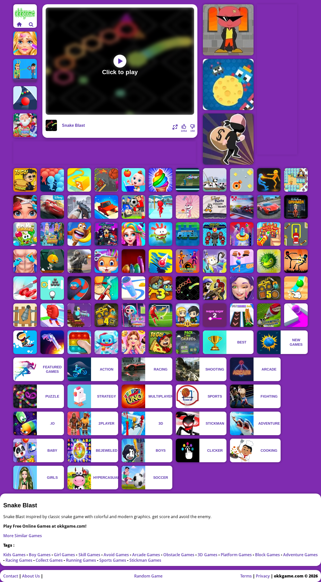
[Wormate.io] (79, 288)
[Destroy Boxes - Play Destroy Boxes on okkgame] (242, 180)
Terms (246, 576)
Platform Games (237, 554)
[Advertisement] (104, 152)
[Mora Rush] (52, 315)
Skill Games (89, 554)
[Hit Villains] (25, 71)
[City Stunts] (269, 207)
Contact (10, 576)
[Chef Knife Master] (25, 288)
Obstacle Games (179, 554)
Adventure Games (300, 554)
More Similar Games (22, 535)
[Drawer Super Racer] (214, 261)
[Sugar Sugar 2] (214, 315)
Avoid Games (117, 554)
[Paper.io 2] (79, 180)
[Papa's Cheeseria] (25, 180)
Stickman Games (145, 560)
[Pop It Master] (79, 342)
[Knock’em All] (269, 234)
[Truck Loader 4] (106, 315)
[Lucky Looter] (228, 139)
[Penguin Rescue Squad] (106, 342)
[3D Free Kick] (160, 315)
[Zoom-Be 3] (160, 288)
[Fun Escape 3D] (160, 207)
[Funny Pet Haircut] (106, 261)
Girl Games (65, 554)
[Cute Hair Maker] (25, 207)
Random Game (148, 576)
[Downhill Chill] (25, 342)
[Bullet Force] (79, 261)
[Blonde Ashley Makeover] (25, 43)
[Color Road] (25, 98)
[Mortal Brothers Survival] (187, 261)
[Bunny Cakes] (187, 207)
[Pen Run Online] (133, 288)
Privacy (263, 576)
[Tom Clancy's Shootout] (214, 288)
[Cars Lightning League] (52, 207)
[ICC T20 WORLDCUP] (187, 180)
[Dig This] (296, 288)
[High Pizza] (242, 261)
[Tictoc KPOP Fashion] (133, 315)
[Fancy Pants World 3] (214, 207)
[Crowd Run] (52, 180)
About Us (31, 576)
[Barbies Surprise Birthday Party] (133, 342)
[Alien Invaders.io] (242, 234)
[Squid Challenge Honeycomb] (214, 234)
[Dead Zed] (79, 207)
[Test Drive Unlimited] (106, 207)
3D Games (208, 554)
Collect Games (50, 560)
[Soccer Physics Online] (133, 207)
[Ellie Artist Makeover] (242, 288)
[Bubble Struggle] (228, 29)
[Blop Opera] (133, 261)
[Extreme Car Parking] (296, 234)
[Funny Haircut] (133, 234)
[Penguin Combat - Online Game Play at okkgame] (79, 315)
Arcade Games (146, 554)
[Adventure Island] (79, 234)
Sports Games (113, 560)
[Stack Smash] (160, 261)
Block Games (268, 554)
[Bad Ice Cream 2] (296, 180)
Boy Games (40, 554)
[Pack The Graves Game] (187, 342)
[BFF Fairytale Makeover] (52, 234)
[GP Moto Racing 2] (242, 207)
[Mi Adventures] (269, 261)
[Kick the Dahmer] (296, 207)
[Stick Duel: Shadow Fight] (296, 261)
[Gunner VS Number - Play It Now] (25, 315)
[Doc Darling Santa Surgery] (25, 125)
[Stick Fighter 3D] (269, 180)
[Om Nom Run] (160, 234)
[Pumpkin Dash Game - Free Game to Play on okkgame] (52, 261)
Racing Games (19, 560)
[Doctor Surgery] (25, 261)
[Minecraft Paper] (187, 234)
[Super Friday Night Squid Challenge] (106, 234)
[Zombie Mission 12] (187, 315)
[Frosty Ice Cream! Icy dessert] (160, 180)
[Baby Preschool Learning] (133, 180)
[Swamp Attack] (106, 288)
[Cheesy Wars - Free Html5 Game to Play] (228, 84)
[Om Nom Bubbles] (25, 234)
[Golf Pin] (52, 288)
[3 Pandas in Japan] (214, 180)
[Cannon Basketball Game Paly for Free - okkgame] (106, 180)
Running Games (81, 560)
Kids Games (15, 554)
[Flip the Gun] (52, 342)
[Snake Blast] (187, 288)
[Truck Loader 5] (269, 288)
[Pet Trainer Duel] (242, 315)
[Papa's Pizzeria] (160, 342)
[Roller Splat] (296, 315)
